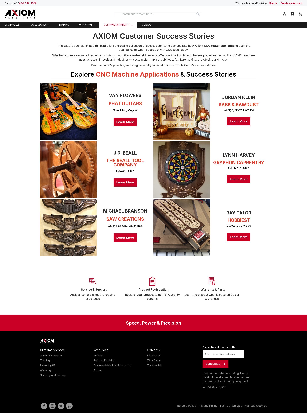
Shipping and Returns (53, 375)
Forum (98, 370)
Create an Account (291, 3)
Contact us (153, 355)
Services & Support (52, 355)
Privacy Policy (207, 405)
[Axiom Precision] (20, 14)
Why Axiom (154, 360)
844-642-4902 (27, 3)
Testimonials (154, 365)
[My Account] (284, 14)
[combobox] (158, 14)
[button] (284, 14)
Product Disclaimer (105, 360)
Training (45, 360)
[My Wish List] (292, 14)
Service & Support (94, 289)
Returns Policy (186, 405)
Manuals (99, 355)
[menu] (153, 25)
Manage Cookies (255, 405)
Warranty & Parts (213, 289)
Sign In (273, 3)
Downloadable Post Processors (113, 365)
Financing (46, 365)
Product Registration (153, 289)
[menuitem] (13, 25)
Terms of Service (231, 405)
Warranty (45, 370)
